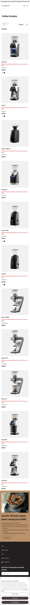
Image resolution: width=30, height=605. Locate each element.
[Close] (28, 578)
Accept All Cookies (15, 602)
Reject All (15, 598)
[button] (24, 6)
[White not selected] (2, 72)
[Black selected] (4, 72)
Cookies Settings (15, 594)
